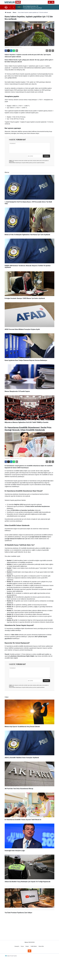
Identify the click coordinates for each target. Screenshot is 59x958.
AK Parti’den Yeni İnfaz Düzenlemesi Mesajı (32, 7)
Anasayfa (8, 12)
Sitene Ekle (41, 946)
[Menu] (49, 2)
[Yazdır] (17, 50)
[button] (47, 50)
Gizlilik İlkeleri (34, 946)
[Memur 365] (13, 2)
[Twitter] (8, 50)
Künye (22, 946)
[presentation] (10, 7)
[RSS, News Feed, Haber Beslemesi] (29, 950)
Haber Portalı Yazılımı (12, 955)
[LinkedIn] (11, 50)
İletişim (27, 946)
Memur (14, 12)
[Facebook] (6, 50)
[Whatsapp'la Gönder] (14, 50)
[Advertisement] (29, 927)
